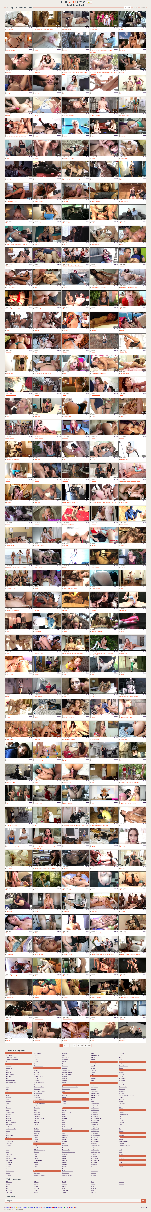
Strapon (57, 868)
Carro (7, 1150)
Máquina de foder (10, 50)
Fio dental (36, 1162)
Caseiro (8, 1156)
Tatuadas (109, 50)
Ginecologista (103, 50)
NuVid (64, 1182)
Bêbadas (8, 1137)
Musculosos (37, 244)
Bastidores (8, 588)
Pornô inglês (38, 72)
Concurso (36, 1057)
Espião (98, 588)
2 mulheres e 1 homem (12, 1059)
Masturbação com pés (125, 287)
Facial (18, 309)
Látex (36, 179)
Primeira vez (94, 1171)
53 (82, 1046)
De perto (36, 1072)
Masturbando (66, 1147)
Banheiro (8, 1097)
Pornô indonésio (95, 1135)
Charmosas (9, 1162)
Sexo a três (122, 1089)
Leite (64, 459)
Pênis (121, 244)
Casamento (94, 29)
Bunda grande (9, 1135)
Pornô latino (94, 1143)
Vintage (72, 158)
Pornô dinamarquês (96, 1118)
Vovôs (7, 416)
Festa (69, 266)
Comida (65, 1040)
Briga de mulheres (11, 1122)
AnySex (8, 1186)
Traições (121, 1120)
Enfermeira (122, 115)
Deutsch (13, 1207)
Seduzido (121, 1082)
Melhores (127, 7)
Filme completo (38, 1160)
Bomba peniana (95, 889)
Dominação (75, 653)
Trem (120, 1124)
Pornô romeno (95, 1154)
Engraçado (37, 1120)
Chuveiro (8, 1166)
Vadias (121, 1139)
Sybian (64, 567)
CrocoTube (9, 1192)
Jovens (51, 29)
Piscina (65, 136)
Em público (14, 825)
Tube (67, 2)
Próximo (88, 1046)
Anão (7, 1089)
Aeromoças (9, 1068)
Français (25, 1207)
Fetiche (97, 50)
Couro (35, 1063)
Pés (7, 287)
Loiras (7, 179)
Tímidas (36, 933)
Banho (7, 1099)
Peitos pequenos (84, 72)
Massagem (8, 352)
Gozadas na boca (67, 1072)
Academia (37, 309)
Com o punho (9, 674)
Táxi (69, 222)
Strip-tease (122, 1103)
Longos (143, 7)
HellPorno (36, 1188)
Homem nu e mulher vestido (127, 782)
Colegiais (8, 1175)
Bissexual (8, 1108)
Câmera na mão (10, 222)
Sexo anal (99, 72)
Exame (93, 50)
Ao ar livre (93, 74)
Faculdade (65, 201)
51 (75, 1046)
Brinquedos (93, 52)
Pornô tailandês (95, 1160)
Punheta (56, 846)
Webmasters (144, 1207)
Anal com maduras (11, 1082)
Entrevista (36, 1122)
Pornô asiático (94, 1108)
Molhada (13, 395)
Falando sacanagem (101, 653)
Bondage (98, 115)
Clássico (8, 1173)
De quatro (13, 309)
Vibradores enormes (124, 1145)
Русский (50, 1207)
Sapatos (121, 1074)
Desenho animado (39, 1082)
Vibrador (8, 115)
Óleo (39, 631)
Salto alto (121, 1072)
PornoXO (64, 1186)
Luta (7, 803)
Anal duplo (65, 115)
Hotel (93, 782)
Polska (43, 1207)
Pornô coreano (9, 29)
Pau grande (37, 846)
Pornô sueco (94, 1158)
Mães (92, 1053)
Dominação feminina (68, 825)
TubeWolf (65, 1192)
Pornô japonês (95, 1141)
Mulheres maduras (96, 373)
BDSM (93, 115)
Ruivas (64, 352)
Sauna (121, 1076)
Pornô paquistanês (96, 1147)
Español (19, 1207)
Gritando (37, 782)
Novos (135, 7)
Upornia (93, 1184)
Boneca (8, 717)
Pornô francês (94, 1124)
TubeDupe (65, 1190)
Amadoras (8, 1072)
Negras (93, 1068)
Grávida (65, 93)
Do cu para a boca (96, 395)
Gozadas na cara (10, 545)
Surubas (65, 266)
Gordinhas (65, 1066)
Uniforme (65, 330)
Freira (121, 29)
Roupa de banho (20, 976)
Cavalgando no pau (11, 1158)
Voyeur (63, 74)
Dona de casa (38, 1093)
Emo (36, 352)
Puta (70, 782)
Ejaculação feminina (101, 93)
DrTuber (36, 1182)
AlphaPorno (9, 1182)
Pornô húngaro (95, 567)
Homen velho (66, 1089)
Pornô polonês (123, 739)
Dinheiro (36, 1084)
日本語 (71, 1207)
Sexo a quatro (123, 1087)
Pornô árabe (95, 825)
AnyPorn (8, 1184)
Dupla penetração (10, 136)
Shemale (121, 1093)
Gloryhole (37, 93)
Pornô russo (46, 29)
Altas (7, 158)
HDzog (30, 27)
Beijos (7, 1103)
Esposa (36, 1139)
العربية (66, 1207)
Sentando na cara (124, 1084)
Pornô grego (94, 1126)
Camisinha (8, 782)
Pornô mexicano (15, 610)
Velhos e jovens (38, 29)
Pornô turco (94, 1162)
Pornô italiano (94, 1139)
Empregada (105, 825)
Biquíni (7, 1105)
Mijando (94, 588)
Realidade (122, 1063)
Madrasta (65, 1135)
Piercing (122, 545)
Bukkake (8, 524)
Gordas (64, 1061)
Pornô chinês (94, 1114)
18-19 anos (66, 760)
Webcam (121, 1158)
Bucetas (8, 1126)
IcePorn (36, 1190)
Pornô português (67, 416)
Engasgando (37, 1116)
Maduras (25, 244)
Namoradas (94, 1063)
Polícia (70, 1019)
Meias (127, 115)
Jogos (93, 136)
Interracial (80, 179)
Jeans (36, 631)
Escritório (37, 158)
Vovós (120, 1150)
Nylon (93, 696)
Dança (93, 352)
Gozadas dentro (67, 29)
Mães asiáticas (95, 1055)
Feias (35, 1154)
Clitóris (15, 201)
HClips (35, 1184)
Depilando (94, 287)
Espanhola (37, 1131)
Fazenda (36, 1152)
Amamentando (127, 803)
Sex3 (63, 1188)
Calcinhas (94, 416)
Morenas (94, 72)
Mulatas (64, 1168)
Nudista (78, 72)
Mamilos (64, 1141)
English (7, 1207)
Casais (7, 1152)
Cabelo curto (9, 1141)
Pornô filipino (9, 93)
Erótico (36, 1124)
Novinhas (122, 50)
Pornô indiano (114, 72)
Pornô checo (71, 717)
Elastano (65, 244)
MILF (10, 287)
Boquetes (94, 610)
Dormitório (99, 631)
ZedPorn (121, 1184)
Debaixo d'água (38, 1076)
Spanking (94, 330)
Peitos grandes (38, 222)
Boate (7, 1110)
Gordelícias (37, 266)
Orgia (7, 330)
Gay (63, 1055)
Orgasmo (122, 72)
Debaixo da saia (38, 1078)
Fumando (65, 868)
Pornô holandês (124, 158)
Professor (93, 1173)
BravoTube (9, 1190)
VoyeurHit (93, 1188)
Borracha (87, 825)
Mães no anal (123, 653)
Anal (7, 1078)
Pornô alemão (18, 244)
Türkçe (55, 1207)
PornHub (64, 1184)
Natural (93, 1066)
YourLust (121, 1182)
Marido (70, 954)
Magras (36, 50)
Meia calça (134, 287)
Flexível (122, 352)
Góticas (36, 136)
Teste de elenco (123, 1114)
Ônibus (121, 1166)
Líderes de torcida (124, 373)
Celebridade (9, 72)
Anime (36, 115)
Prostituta (93, 1175)
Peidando (122, 136)
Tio (120, 1118)
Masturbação (110, 653)
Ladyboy (64, 1110)
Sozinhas (70, 889)
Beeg (7, 1188)
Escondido (37, 1126)
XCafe (92, 1190)
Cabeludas (122, 93)
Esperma (65, 631)
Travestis (121, 1122)
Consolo (122, 889)
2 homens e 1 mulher (21, 136)
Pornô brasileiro (95, 1110)
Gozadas (12, 179)
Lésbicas (134, 803)
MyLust (36, 1192)
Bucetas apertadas (11, 1129)
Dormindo (36, 1095)
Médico (40, 373)
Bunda (7, 1133)
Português (37, 1207)
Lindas (64, 1116)
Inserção (94, 93)
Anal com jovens (96, 201)
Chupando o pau (10, 1164)
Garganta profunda (39, 1175)
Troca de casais (79, 266)
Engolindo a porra (39, 1118)
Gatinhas (65, 72)
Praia (69, 72)
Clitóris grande (9, 201)
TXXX (92, 1182)
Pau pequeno (94, 1087)
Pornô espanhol (95, 1120)
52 (78, 1046)
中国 (76, 1207)
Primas (8, 889)
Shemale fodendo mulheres (126, 1095)
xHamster (93, 1192)
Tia (120, 1116)
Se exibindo (122, 1078)
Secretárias (75, 502)
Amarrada (80, 653)
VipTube (93, 1186)
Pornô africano (95, 1103)
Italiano (31, 1207)
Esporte (42, 309)
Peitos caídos (94, 1091)
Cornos (8, 266)
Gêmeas (70, 803)
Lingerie (122, 438)
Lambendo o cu (66, 1112)
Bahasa (61, 1207)
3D (6, 1061)
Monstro (64, 1164)
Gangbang (122, 911)
